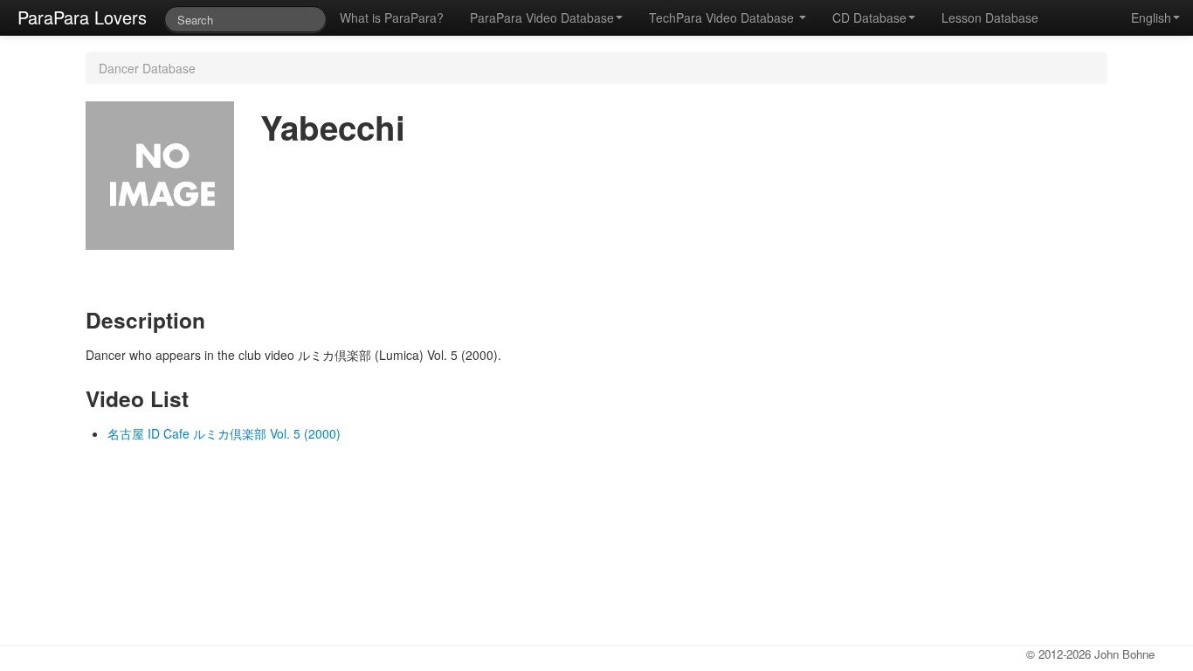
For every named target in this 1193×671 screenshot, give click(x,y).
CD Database (869, 17)
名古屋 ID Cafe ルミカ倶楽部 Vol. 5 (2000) (224, 433)
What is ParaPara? (392, 17)
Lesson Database (989, 17)
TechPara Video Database (723, 17)
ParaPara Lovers (82, 17)
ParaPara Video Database (542, 17)
